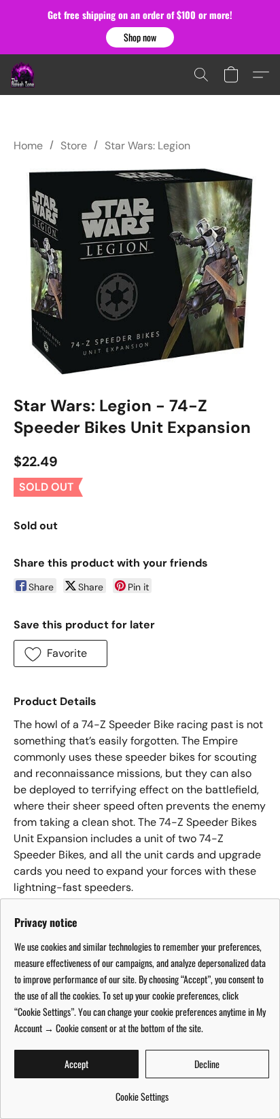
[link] (141, 1091)
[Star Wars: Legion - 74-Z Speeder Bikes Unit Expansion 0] (140, 271)
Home (28, 145)
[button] (140, 37)
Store (73, 145)
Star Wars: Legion (147, 145)
